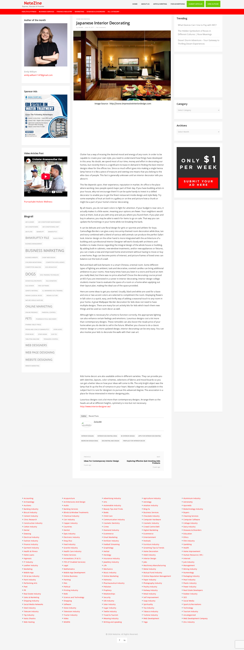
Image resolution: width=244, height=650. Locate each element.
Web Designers (36, 345)
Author (83, 416)
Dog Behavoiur (51, 267)
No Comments (101, 27)
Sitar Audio (58, 329)
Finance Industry (64, 11)
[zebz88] (87, 426)
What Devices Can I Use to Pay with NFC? (197, 25)
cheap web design (48, 257)
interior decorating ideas (107, 436)
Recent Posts (94, 416)
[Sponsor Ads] (198, 189)
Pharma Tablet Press (33, 325)
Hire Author (213, 4)
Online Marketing (38, 306)
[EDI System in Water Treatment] (45, 137)
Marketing (79, 11)
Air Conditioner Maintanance (49, 222)
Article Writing (160, 4)
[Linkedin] (124, 640)
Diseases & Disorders (96, 11)
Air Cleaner (29, 222)
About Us (145, 4)
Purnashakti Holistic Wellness (38, 201)
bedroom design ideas (89, 441)
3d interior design (128, 436)
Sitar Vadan (42, 334)
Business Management (33, 244)
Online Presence (31, 312)
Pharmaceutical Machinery (46, 319)
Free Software (43, 286)
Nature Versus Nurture (34, 300)
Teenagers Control (51, 339)
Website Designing (38, 359)
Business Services (46, 11)
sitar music (29, 334)
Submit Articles (195, 4)
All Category (113, 11)
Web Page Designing (40, 352)
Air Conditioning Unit (50, 227)
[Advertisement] (122, 128)
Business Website (31, 257)
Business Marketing (44, 250)
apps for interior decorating (149, 436)
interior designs (87, 436)
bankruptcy (52, 232)
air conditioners (31, 227)
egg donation (51, 281)
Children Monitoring (33, 262)
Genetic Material (31, 291)
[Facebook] (119, 640)
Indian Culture (52, 295)
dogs (30, 274)
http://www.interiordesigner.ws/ (95, 406)
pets (28, 318)
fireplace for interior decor (134, 441)
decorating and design (110, 441)
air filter (28, 232)
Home (134, 4)
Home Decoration (83, 19)
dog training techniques (49, 275)
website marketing (32, 366)
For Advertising (178, 4)
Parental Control (49, 312)
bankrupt (40, 232)
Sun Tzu (54, 334)
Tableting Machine (32, 339)
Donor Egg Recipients (33, 281)
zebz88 (80, 27)
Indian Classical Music (33, 295)
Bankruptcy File (37, 238)
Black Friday (58, 238)
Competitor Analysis (33, 267)
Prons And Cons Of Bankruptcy (37, 329)
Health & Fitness (29, 11)
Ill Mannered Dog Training (52, 291)
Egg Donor (29, 286)
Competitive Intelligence (55, 262)
